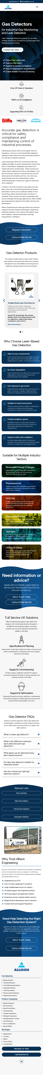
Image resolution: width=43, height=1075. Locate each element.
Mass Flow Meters (21, 801)
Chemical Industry (9, 983)
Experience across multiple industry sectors (20, 897)
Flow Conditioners (9, 1024)
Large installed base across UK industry (18, 887)
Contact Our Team (11, 50)
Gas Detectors (8, 1021)
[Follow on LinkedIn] (21, 1061)
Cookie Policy (7, 1044)
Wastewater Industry (10, 995)
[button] (4, 300)
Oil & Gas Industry (9, 990)
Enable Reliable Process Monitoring (20, 71)
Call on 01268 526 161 (21, 237)
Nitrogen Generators (10, 1016)
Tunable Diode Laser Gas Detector (21, 303)
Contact (6, 1036)
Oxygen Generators (9, 1013)
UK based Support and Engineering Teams (19, 890)
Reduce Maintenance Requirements (20, 69)
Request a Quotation (21, 229)
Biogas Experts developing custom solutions (20, 900)
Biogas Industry (8, 980)
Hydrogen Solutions (21, 817)
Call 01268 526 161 (21, 1054)
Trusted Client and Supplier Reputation (18, 904)
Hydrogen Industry (9, 988)
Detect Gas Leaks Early (15, 60)
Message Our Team (21, 1049)
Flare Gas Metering (30, 176)
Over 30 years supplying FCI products (18, 884)
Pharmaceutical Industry (11, 993)
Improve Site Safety (14, 63)
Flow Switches (21, 793)
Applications (7, 1034)
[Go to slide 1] (20, 332)
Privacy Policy (7, 1041)
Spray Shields (7, 1026)
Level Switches (8, 1011)
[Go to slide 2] (22, 332)
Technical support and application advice (19, 894)
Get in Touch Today (21, 597)
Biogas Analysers (8, 1003)
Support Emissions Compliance (18, 66)
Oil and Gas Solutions (21, 809)
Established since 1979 (12, 881)
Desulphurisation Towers (11, 1018)
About (5, 1039)
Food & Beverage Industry (11, 985)
